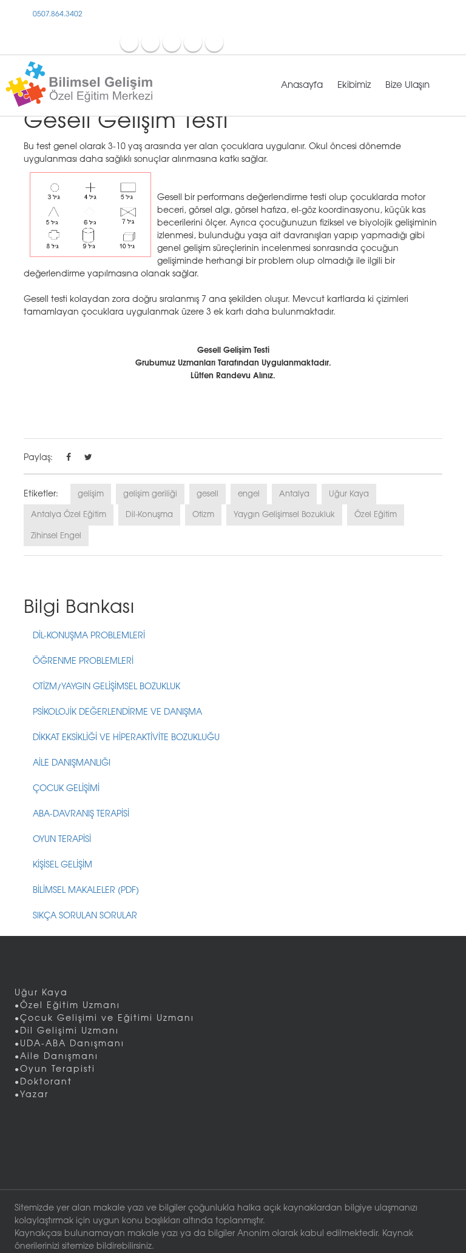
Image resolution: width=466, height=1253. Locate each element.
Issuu (193, 42)
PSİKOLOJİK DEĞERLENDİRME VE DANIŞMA (117, 713)
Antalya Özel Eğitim (68, 514)
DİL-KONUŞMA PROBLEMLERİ (89, 636)
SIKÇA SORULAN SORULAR (85, 916)
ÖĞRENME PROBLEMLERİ (83, 662)
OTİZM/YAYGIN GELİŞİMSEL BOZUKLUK (106, 687)
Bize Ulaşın (407, 85)
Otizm (203, 514)
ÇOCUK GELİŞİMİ (66, 789)
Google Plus (214, 42)
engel (249, 494)
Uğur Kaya (349, 494)
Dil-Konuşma (149, 514)
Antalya (294, 494)
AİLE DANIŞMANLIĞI (71, 763)
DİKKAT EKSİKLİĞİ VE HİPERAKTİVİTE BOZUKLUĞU (126, 738)
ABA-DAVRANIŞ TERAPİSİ (81, 814)
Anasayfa (302, 85)
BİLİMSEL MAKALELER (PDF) (86, 891)
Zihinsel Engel (56, 536)
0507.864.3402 (57, 14)
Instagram (172, 42)
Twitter (150, 42)
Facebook (129, 42)
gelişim (91, 494)
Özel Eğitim (375, 514)
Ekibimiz (354, 85)
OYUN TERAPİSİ (62, 840)
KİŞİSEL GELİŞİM (62, 865)
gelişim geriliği (150, 494)
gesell (207, 494)
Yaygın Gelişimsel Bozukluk (284, 514)
